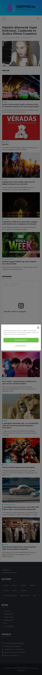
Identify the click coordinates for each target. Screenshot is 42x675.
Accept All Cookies (21, 340)
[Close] (38, 328)
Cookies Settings (20, 345)
